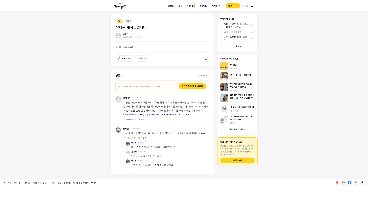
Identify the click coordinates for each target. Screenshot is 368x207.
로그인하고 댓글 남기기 (192, 86)
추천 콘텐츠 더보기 (237, 129)
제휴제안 (16, 182)
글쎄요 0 (142, 58)
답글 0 (143, 119)
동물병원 (203, 5)
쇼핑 (180, 5)
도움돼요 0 (126, 58)
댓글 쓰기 (237, 160)
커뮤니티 (191, 5)
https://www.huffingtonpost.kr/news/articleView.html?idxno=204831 (158, 114)
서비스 (214, 5)
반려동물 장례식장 (80, 182)
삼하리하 (127, 97)
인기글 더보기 (237, 46)
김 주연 (134, 152)
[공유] (206, 58)
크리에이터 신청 (55, 182)
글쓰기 (231, 5)
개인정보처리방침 (39, 182)
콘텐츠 (171, 5)
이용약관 (26, 182)
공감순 (202, 75)
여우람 (133, 143)
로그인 (245, 5)
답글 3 (143, 138)
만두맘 (126, 128)
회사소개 (7, 182)
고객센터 (93, 182)
